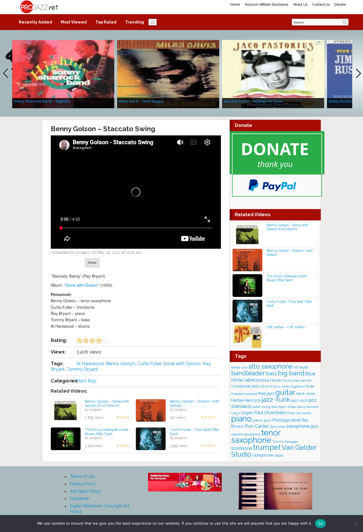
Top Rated (106, 22)
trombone (241, 448)
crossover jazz (245, 386)
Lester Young (261, 407)
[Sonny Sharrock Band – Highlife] (63, 73)
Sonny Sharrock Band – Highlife (42, 101)
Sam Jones (277, 427)
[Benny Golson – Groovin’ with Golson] (151, 410)
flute (310, 386)
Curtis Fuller (149, 363)
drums (266, 386)
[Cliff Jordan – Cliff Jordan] (247, 336)
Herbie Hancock (246, 400)
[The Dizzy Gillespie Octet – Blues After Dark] (66, 438)
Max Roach (279, 407)
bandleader (248, 373)
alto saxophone (270, 366)
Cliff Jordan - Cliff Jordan (286, 327)
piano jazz (262, 420)
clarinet (305, 380)
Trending (134, 22)
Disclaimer (79, 498)
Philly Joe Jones (299, 413)
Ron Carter (256, 426)
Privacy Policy (83, 484)
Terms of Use (82, 476)
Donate (340, 5)
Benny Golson (120, 363)
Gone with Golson (82, 285)
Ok (320, 523)
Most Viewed (74, 22)
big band (291, 373)
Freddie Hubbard (244, 394)
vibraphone (262, 455)
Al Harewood (90, 363)
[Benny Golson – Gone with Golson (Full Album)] (66, 410)
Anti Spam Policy (85, 491)
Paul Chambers (270, 412)
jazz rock (299, 400)
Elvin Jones (281, 386)
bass (271, 373)
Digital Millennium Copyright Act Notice (99, 509)
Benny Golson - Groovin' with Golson (195, 403)
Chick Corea (290, 380)
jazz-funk (275, 399)
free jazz (266, 393)
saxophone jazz (302, 426)
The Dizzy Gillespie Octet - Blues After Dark (107, 431)
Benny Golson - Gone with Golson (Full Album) (107, 403)
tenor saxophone (255, 436)
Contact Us (321, 5)
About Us (300, 5)
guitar (285, 392)
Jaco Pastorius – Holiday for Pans (253, 101)
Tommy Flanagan (285, 441)
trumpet (267, 447)
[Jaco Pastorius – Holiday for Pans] (273, 73)
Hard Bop (86, 381)
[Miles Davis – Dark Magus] (168, 73)
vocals (279, 455)
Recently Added (35, 22)
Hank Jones (305, 393)
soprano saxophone (245, 434)
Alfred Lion (239, 367)
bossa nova (268, 380)
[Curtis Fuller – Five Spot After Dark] (151, 438)
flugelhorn (297, 386)
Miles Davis (296, 407)
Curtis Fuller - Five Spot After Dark (194, 431)
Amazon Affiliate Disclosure (266, 5)
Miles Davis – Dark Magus (141, 101)
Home (235, 5)
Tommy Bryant (82, 369)
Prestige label (286, 420)
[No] (356, 523)
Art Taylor (301, 367)
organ (247, 412)
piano (241, 419)
